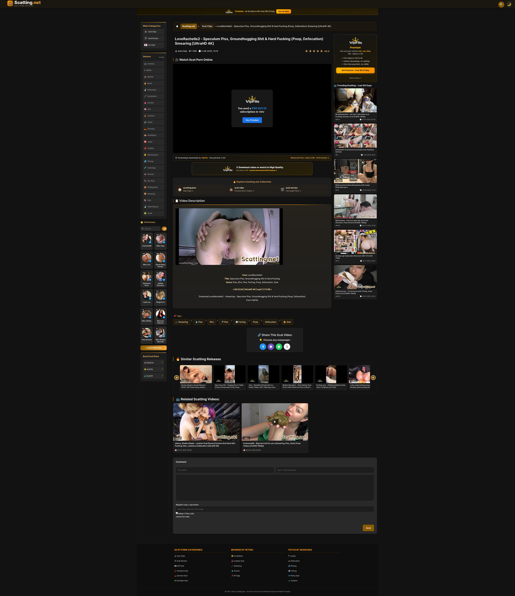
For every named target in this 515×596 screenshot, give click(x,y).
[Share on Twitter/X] (287, 346)
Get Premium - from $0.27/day (355, 70)
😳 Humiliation (237, 556)
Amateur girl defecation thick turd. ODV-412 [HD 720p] (354, 257)
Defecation (270, 322)
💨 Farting (240, 322)
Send (368, 528)
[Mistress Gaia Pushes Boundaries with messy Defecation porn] (355, 171)
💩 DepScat (149, 363)
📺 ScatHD (148, 376)
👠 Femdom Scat (181, 571)
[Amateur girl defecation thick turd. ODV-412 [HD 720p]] (355, 242)
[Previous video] (176, 377)
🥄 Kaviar (292, 556)
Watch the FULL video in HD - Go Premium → (309, 158)
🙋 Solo (287, 322)
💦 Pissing (292, 566)
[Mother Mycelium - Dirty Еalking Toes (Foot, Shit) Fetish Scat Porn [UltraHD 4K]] (297, 374)
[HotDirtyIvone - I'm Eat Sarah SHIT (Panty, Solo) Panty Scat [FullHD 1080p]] (355, 277)
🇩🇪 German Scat (180, 576)
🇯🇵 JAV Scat (179, 566)
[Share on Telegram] (263, 346)
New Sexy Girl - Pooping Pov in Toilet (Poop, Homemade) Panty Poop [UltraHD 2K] (229, 387)
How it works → (355, 78)
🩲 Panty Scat (293, 576)
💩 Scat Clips (179, 556)
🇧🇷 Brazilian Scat (181, 581)
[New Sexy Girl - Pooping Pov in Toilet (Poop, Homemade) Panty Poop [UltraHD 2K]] (230, 374)
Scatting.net (188, 26)
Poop (255, 322)
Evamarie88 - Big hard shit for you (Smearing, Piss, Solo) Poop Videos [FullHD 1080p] (272, 444)
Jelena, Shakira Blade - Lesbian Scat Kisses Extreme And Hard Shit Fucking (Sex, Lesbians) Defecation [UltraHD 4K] (205, 444)
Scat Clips (207, 26)
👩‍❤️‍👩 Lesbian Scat (237, 561)
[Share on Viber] (271, 346)
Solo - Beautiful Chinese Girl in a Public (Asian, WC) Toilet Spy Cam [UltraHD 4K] (262, 387)
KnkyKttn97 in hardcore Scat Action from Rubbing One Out (354, 151)
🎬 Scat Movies (180, 561)
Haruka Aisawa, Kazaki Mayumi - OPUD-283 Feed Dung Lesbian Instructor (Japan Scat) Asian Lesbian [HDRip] (195, 388)
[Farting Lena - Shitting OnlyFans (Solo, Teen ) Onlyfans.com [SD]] (331, 374)
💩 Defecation (294, 561)
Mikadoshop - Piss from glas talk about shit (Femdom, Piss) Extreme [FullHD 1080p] (351, 221)
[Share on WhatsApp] (279, 346)
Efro (212, 322)
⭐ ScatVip (148, 369)
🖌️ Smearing (181, 322)
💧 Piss (198, 322)
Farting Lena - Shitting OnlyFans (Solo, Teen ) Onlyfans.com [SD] (331, 386)
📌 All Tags (235, 576)
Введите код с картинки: (187, 505)
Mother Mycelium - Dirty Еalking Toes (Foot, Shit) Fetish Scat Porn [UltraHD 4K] (297, 387)
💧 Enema (235, 571)
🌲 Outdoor (293, 581)
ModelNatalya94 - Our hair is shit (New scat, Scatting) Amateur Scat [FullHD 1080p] (352, 115)
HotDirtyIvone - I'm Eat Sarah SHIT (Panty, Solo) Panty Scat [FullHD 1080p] (353, 292)
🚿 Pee (224, 322)
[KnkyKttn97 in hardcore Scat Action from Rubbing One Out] (355, 136)
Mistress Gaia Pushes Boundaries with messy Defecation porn (352, 186)
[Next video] (373, 377)
